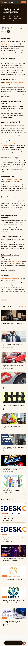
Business (6, 5)
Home (2, 5)
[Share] (20, 642)
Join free (23, 2)
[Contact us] (24, 643)
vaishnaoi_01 (8, 27)
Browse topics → (22, 306)
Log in (18, 2)
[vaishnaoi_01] (2, 28)
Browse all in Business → (21, 500)
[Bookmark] (16, 642)
